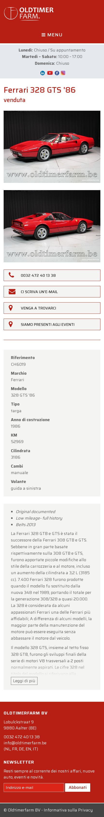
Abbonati (78, 787)
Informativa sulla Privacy (68, 810)
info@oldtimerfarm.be (25, 743)
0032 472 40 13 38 (22, 737)
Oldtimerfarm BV (24, 810)
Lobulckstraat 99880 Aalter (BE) (20, 725)
